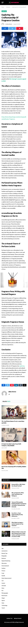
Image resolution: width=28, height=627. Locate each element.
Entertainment (5, 565)
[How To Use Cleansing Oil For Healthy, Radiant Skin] (14, 458)
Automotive (4, 551)
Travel (3, 608)
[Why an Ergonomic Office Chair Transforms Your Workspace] (6, 495)
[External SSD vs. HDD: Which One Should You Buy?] (6, 486)
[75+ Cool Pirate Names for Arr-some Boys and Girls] (14, 412)
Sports (3, 600)
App (3, 548)
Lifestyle (4, 11)
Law (3, 580)
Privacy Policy (17, 618)
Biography (4, 556)
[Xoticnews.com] (14, 2)
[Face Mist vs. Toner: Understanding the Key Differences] (6, 515)
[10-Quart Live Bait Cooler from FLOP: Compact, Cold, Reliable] (14, 435)
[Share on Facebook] (5, 28)
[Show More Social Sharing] (24, 28)
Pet (2, 590)
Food (3, 573)
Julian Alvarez (9, 24)
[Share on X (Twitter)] (12, 28)
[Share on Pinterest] (19, 28)
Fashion (3, 568)
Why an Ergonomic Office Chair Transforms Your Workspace (18, 494)
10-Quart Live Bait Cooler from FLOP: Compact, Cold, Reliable (11, 444)
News (3, 588)
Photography (5, 593)
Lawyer (3, 583)
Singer (3, 598)
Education (4, 563)
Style (3, 603)
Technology (4, 605)
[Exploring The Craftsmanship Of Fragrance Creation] (14, 40)
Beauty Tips (4, 553)
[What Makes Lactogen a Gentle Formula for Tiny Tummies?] (6, 524)
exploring (21, 366)
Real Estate (4, 595)
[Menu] (3, 2)
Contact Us (9, 618)
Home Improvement (6, 578)
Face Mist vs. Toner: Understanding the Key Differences (17, 514)
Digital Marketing (6, 561)
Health (3, 575)
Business (4, 558)
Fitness (3, 570)
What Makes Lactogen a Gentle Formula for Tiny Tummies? (17, 524)
